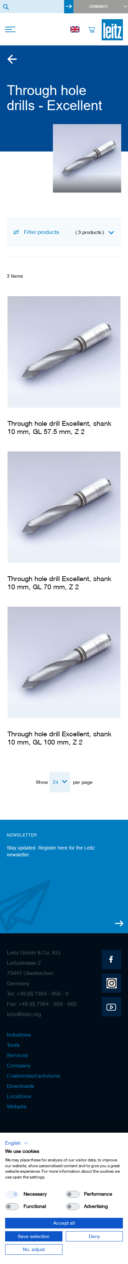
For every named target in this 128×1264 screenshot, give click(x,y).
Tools (13, 1045)
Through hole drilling (12, 59)
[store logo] (112, 29)
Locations (19, 1096)
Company (19, 1065)
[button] (16, 1143)
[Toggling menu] (11, 30)
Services (17, 1055)
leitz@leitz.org (24, 1014)
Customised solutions (33, 1075)
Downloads (20, 1086)
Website (17, 1106)
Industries (19, 1034)
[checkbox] (73, 1194)
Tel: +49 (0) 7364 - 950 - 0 (38, 993)
